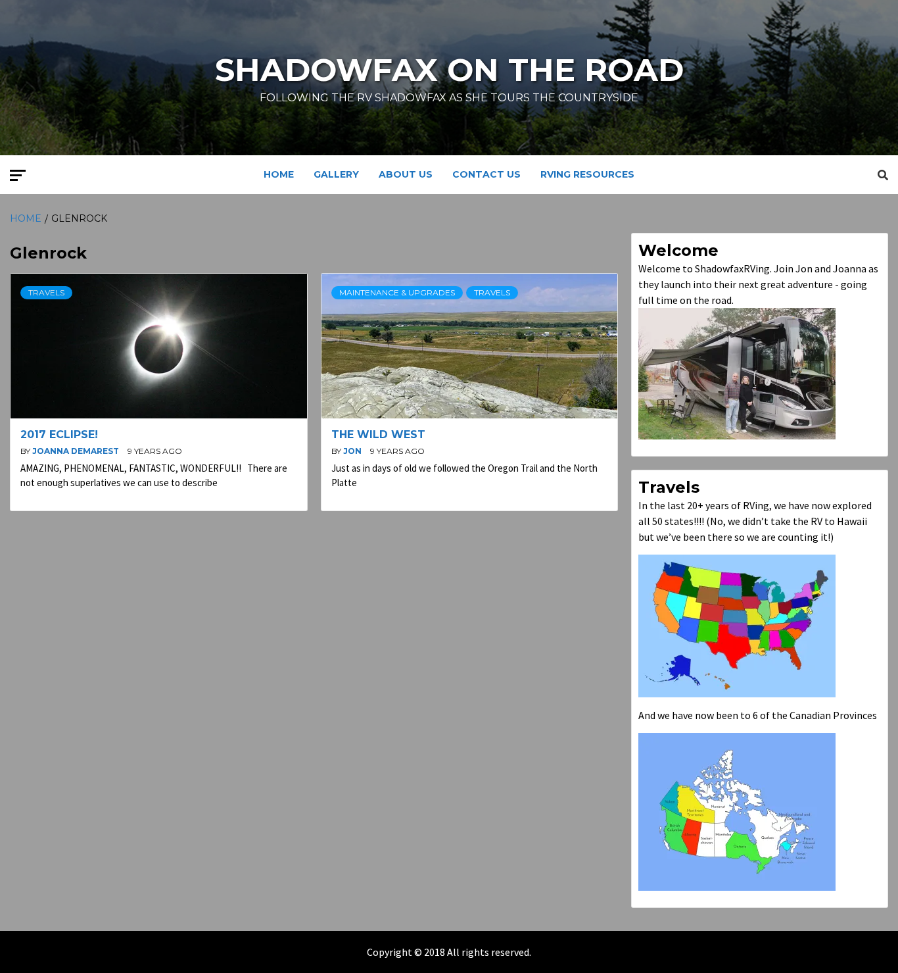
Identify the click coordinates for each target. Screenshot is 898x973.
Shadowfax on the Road (449, 70)
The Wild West (378, 434)
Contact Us (486, 174)
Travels (46, 292)
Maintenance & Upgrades (397, 292)
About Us (406, 174)
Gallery (336, 174)
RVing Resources (587, 174)
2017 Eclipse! (59, 434)
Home (279, 174)
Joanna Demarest (76, 451)
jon (353, 451)
